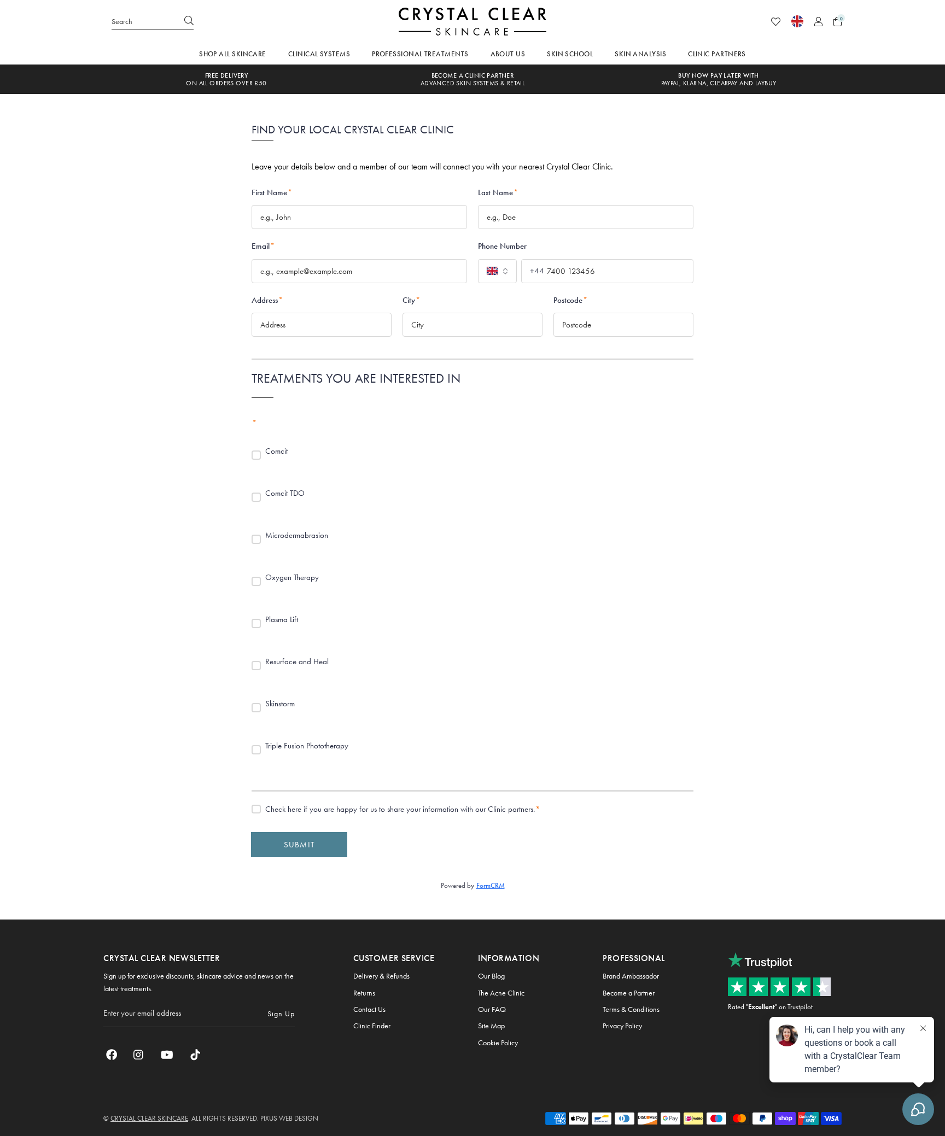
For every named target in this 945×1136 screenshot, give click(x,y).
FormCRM (490, 885)
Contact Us (369, 1009)
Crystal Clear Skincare (472, 21)
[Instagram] (138, 1054)
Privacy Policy (622, 1025)
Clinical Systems (319, 53)
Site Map (491, 1025)
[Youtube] (167, 1054)
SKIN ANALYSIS (640, 53)
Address (267, 300)
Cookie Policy (498, 1042)
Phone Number (502, 246)
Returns (364, 993)
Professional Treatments (420, 53)
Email (263, 246)
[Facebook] (111, 1054)
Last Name (498, 192)
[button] (837, 21)
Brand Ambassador (631, 976)
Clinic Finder (371, 1025)
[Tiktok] (195, 1054)
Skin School (570, 53)
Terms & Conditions (631, 1009)
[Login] (818, 21)
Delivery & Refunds (381, 976)
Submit (299, 844)
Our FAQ (492, 1009)
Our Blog (491, 976)
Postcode (570, 300)
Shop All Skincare (232, 53)
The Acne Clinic (501, 993)
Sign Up (281, 1013)
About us (508, 53)
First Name (272, 192)
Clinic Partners (717, 53)
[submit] (189, 21)
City (411, 300)
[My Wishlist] (775, 21)
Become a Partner (629, 993)
